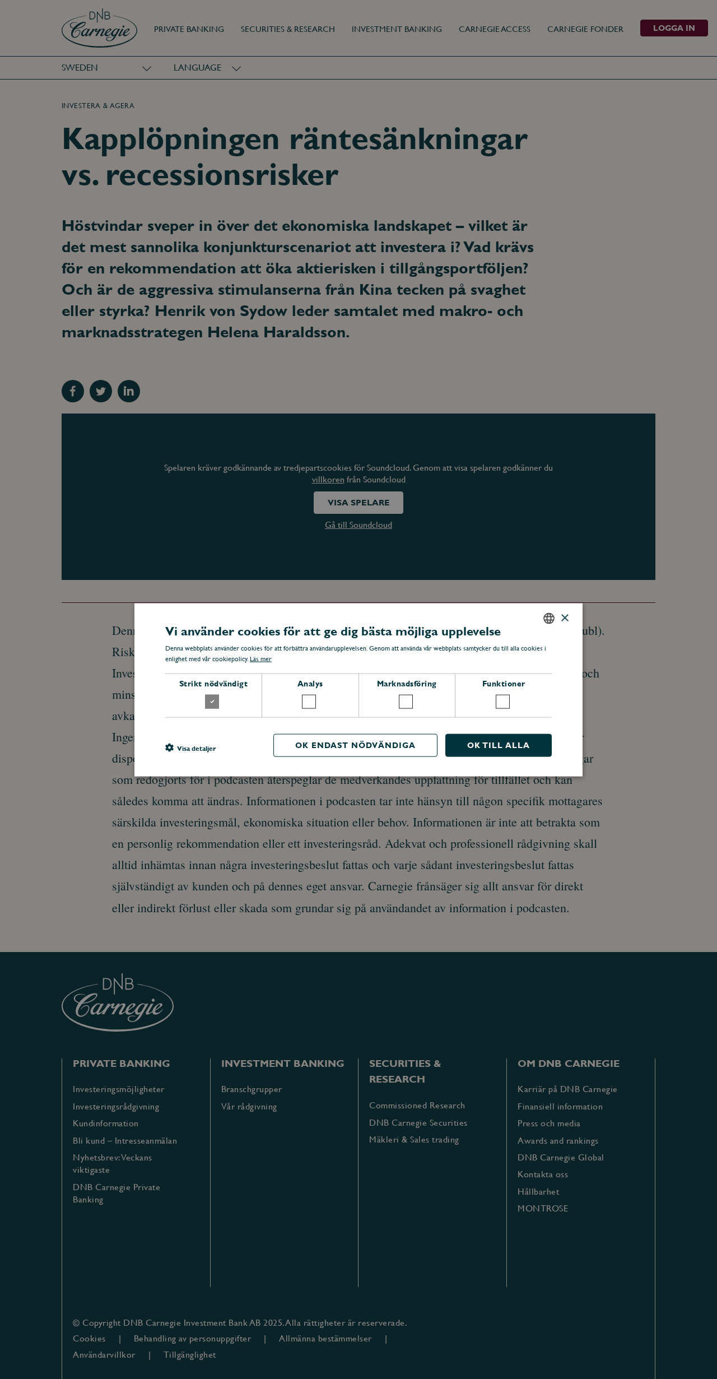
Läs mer (261, 659)
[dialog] (358, 689)
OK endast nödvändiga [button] (355, 744)
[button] (190, 747)
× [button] (564, 618)
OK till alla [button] (498, 744)
